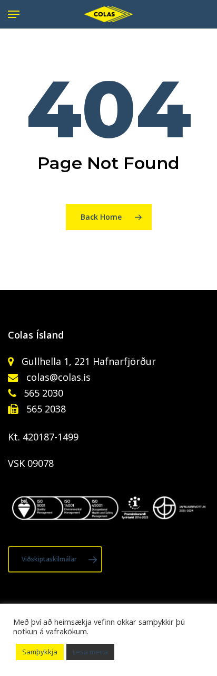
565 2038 (45, 408)
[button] (13, 14)
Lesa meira (90, 651)
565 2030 (42, 393)
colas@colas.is (58, 377)
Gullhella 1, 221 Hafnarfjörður (87, 361)
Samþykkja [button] (39, 651)
